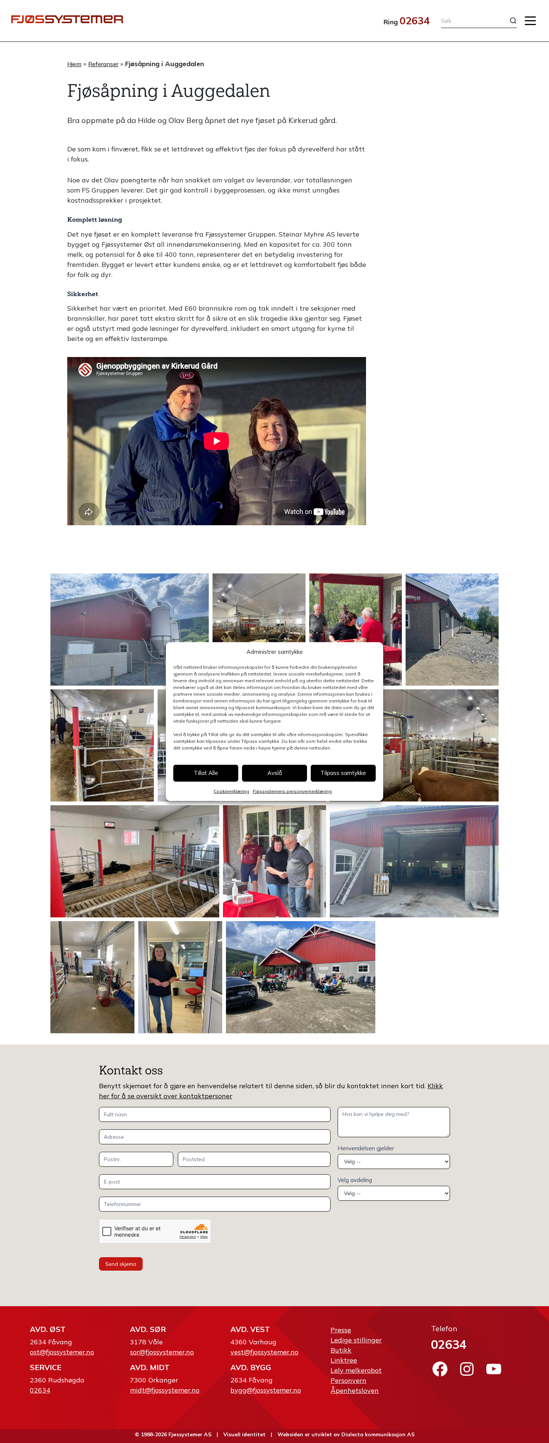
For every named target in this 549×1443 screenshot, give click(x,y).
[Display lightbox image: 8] (134, 861)
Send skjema (120, 1264)
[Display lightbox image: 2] (259, 629)
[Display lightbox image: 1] (129, 629)
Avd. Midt (150, 1367)
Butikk (341, 1350)
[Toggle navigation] (530, 21)
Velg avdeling (355, 1180)
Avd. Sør (148, 1329)
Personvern (348, 1380)
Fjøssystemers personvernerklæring (292, 791)
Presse (341, 1330)
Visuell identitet (244, 1434)
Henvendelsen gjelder (366, 1148)
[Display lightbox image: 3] (355, 629)
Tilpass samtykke (343, 772)
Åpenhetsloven (355, 1390)
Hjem (74, 64)
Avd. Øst (48, 1329)
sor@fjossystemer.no (162, 1352)
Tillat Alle (206, 772)
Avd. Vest (250, 1329)
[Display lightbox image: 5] (102, 745)
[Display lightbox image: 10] (414, 861)
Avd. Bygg (250, 1367)
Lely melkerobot (356, 1370)
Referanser (103, 64)
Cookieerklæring (231, 791)
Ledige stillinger (356, 1340)
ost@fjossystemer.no (62, 1352)
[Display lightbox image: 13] (300, 977)
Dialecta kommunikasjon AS (378, 1434)
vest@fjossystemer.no (264, 1352)
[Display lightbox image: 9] (274, 861)
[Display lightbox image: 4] (452, 629)
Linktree (344, 1360)
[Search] (507, 20)
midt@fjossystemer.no (164, 1390)
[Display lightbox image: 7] (414, 745)
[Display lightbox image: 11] (92, 977)
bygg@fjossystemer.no (265, 1390)
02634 (414, 20)
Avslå (274, 772)
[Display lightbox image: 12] (180, 977)
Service (45, 1367)
